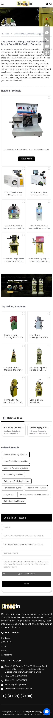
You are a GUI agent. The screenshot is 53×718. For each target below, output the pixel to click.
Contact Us (6, 655)
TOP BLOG (28, 714)
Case (3, 646)
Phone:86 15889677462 (16, 680)
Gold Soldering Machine (14, 501)
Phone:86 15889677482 (16, 676)
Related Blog (15, 418)
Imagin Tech (9, 494)
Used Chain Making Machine (16, 461)
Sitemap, (19, 714)
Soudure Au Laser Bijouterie (16, 468)
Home (6, 34)
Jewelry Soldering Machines (15, 454)
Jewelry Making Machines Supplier (29, 34)
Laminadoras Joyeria (12, 488)
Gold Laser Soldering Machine (16, 481)
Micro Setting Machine (13, 474)
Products (5, 638)
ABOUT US (6, 642)
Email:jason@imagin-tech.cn (18, 688)
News (4, 650)
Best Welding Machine (36, 488)
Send (26, 584)
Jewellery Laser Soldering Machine (34, 494)
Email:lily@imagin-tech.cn (17, 684)
